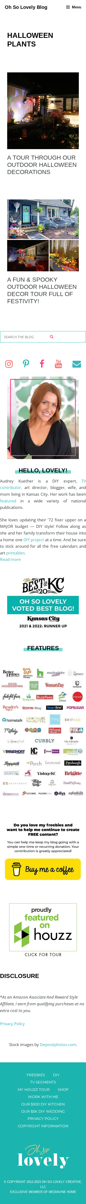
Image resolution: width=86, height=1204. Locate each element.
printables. (16, 553)
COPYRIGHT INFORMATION (43, 1126)
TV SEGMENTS (43, 1082)
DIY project (34, 539)
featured (10, 501)
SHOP (63, 1089)
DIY (56, 1075)
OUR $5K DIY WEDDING (43, 1111)
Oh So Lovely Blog (26, 7)
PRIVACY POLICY (43, 1118)
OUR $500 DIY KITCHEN (43, 1104)
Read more (10, 559)
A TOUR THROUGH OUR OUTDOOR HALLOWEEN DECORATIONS (42, 164)
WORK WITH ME (43, 1096)
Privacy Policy (12, 1023)
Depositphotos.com (58, 1044)
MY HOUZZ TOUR (34, 1089)
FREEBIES (36, 1075)
